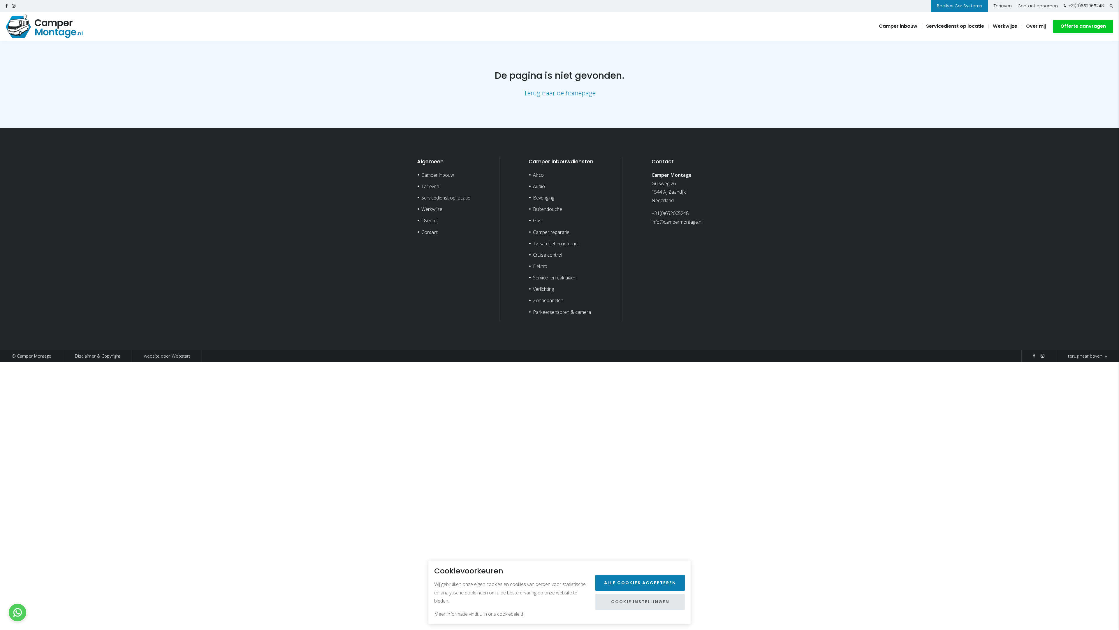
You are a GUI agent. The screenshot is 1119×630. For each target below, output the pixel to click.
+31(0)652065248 (1085, 6)
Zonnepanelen (548, 300)
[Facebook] (1034, 356)
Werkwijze (1005, 26)
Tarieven (1003, 6)
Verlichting (543, 289)
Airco (538, 175)
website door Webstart (167, 356)
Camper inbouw (898, 26)
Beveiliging (543, 198)
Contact (429, 232)
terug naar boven (1086, 356)
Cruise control (547, 255)
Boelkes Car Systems (959, 6)
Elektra (540, 266)
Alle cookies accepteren (640, 583)
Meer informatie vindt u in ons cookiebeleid (478, 614)
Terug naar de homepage (560, 93)
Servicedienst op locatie (955, 26)
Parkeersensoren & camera (562, 312)
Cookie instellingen (640, 602)
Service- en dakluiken (554, 277)
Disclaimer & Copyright (97, 356)
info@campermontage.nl (677, 222)
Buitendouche (547, 209)
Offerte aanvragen (1083, 26)
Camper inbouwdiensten (561, 161)
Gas (537, 220)
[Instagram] (1042, 356)
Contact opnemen (1038, 6)
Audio (539, 186)
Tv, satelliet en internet (556, 243)
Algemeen (430, 161)
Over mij (1036, 26)
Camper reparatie (551, 232)
